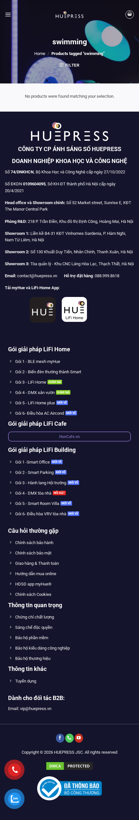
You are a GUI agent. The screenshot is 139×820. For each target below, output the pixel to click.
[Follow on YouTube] (79, 738)
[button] (8, 14)
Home (39, 53)
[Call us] (69, 738)
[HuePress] (69, 14)
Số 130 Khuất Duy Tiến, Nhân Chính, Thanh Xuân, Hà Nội (69, 251)
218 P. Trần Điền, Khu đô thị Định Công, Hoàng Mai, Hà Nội (80, 221)
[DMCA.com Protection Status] (69, 765)
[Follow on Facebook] (60, 738)
